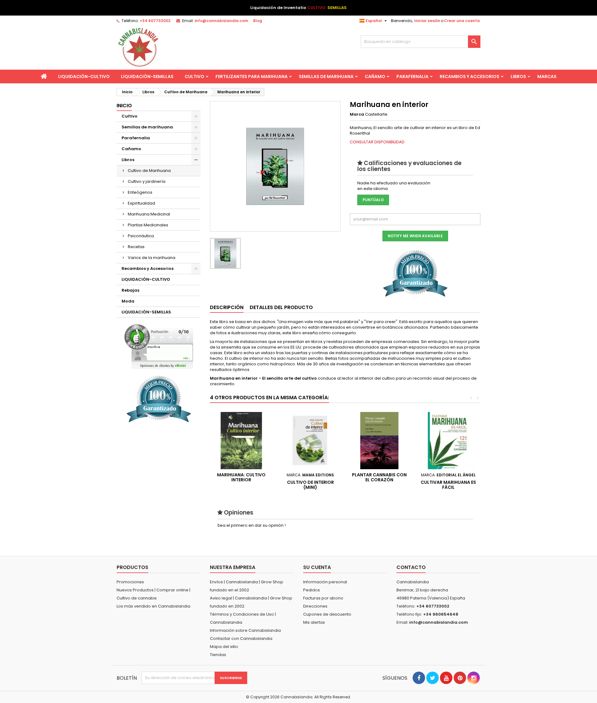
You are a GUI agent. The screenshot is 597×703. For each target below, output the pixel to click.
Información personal (325, 582)
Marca (357, 114)
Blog (257, 20)
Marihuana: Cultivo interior (241, 477)
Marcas (547, 76)
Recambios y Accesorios (469, 76)
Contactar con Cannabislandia (241, 638)
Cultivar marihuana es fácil (448, 484)
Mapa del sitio (224, 647)
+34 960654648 (440, 614)
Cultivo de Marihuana (149, 170)
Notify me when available (415, 235)
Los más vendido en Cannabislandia (153, 606)
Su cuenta (317, 567)
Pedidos (311, 590)
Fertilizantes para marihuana (251, 76)
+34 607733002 (155, 20)
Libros (518, 76)
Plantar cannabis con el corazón (379, 477)
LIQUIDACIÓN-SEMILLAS (147, 76)
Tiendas (218, 655)
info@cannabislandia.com (221, 20)
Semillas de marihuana (326, 76)
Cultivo (194, 76)
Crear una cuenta (462, 20)
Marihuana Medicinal (149, 214)
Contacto (411, 567)
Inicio (124, 105)
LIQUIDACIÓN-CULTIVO (84, 76)
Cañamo (375, 76)
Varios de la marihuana (151, 258)
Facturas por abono (323, 598)
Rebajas (130, 290)
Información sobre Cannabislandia (245, 630)
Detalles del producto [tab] (281, 307)
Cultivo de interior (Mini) (310, 484)
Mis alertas (314, 622)
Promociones (130, 582)
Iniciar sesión (427, 20)
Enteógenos (140, 192)
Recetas (136, 247)
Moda (128, 301)
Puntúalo (373, 199)
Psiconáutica (141, 236)
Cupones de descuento (327, 614)
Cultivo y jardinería (146, 181)
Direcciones (315, 606)
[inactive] (158, 346)
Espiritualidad (141, 203)
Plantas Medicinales (148, 225)
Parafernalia (412, 76)
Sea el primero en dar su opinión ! (251, 525)
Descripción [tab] (226, 307)
